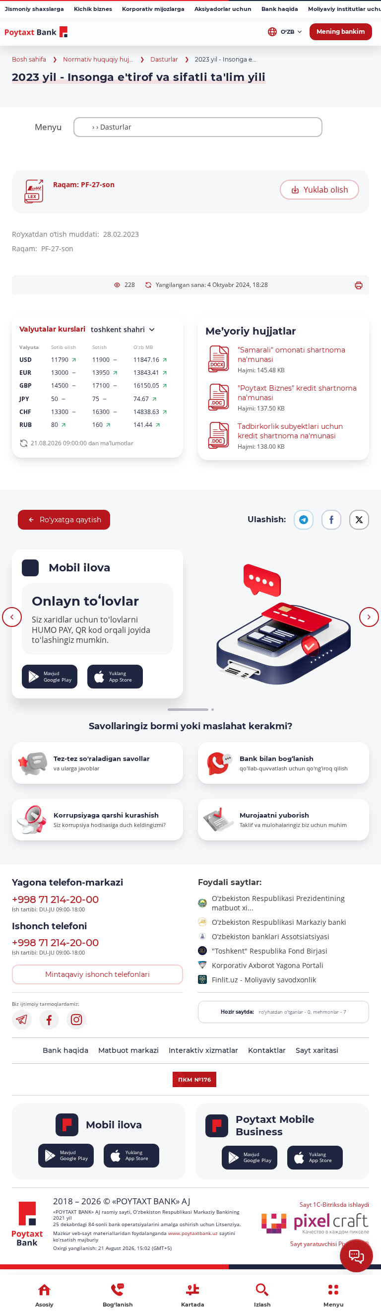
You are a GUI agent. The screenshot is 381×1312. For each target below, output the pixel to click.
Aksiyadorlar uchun (223, 8)
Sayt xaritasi (317, 1050)
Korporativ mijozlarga (153, 8)
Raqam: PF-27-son (84, 184)
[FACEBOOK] (49, 1020)
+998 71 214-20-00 (55, 899)
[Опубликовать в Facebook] (331, 520)
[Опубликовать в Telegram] (304, 520)
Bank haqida (279, 8)
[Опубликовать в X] (359, 520)
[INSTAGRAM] (76, 1020)
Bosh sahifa (29, 59)
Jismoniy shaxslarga (34, 8)
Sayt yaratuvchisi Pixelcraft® (329, 1243)
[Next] (369, 617)
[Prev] (12, 617)
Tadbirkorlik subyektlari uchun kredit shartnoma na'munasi (290, 431)
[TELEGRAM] (22, 1020)
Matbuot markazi (128, 1050)
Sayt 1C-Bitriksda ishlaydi (334, 1204)
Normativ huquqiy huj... (98, 59)
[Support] (356, 1255)
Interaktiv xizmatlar (203, 1050)
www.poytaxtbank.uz (193, 1233)
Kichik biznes (93, 8)
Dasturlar (164, 59)
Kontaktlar (267, 1050)
